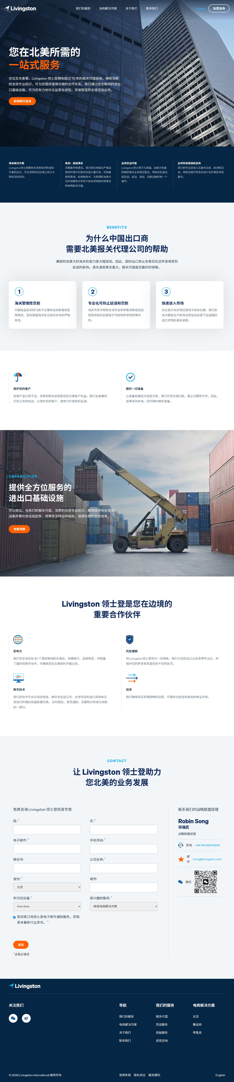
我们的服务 (83, 8)
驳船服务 (162, 1033)
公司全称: (97, 859)
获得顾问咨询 (22, 101)
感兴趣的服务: (101, 898)
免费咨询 (219, 8)
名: (93, 820)
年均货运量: (22, 898)
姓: (16, 820)
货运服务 (162, 1025)
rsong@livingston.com (207, 859)
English (200, 8)
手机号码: (97, 840)
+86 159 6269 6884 (207, 845)
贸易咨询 (162, 1041)
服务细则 (154, 1075)
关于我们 (131, 8)
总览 (196, 1016)
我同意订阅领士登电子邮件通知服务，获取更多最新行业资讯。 (48, 920)
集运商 (197, 1025)
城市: (93, 879)
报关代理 (162, 1016)
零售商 (197, 1033)
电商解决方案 (108, 8)
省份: (17, 878)
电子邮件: (21, 840)
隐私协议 (140, 1075)
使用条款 (125, 1075)
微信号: (18, 859)
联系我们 (152, 8)
